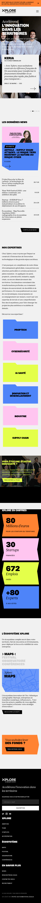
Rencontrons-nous (15, 749)
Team (4, 828)
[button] (37, 11)
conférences (7, 860)
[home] (9, 11)
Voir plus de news (30, 230)
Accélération (7, 836)
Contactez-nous (8, 879)
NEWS (4, 871)
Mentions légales (28, 896)
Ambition (5, 824)
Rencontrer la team (12, 480)
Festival (5, 851)
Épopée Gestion (17, 896)
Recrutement (7, 883)
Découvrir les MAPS (12, 712)
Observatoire (7, 855)
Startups (5, 832)
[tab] (9, 654)
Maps (4, 847)
